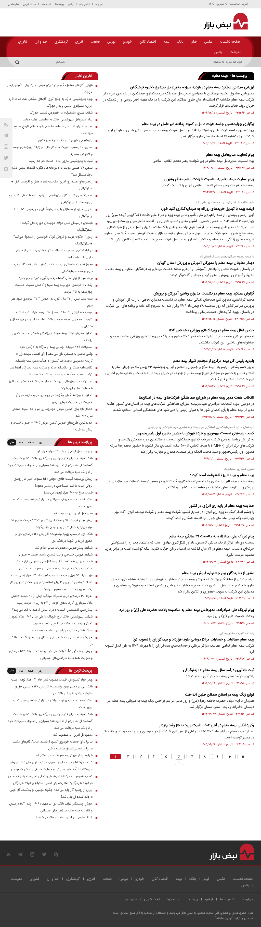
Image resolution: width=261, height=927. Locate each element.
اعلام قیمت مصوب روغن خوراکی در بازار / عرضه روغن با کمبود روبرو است (52, 503)
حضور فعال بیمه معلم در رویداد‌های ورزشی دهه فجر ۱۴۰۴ (211, 330)
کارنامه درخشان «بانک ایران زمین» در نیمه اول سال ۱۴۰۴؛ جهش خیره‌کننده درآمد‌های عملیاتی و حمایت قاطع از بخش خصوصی (51, 766)
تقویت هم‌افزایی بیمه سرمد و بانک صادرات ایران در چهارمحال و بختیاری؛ (51, 323)
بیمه (166, 42)
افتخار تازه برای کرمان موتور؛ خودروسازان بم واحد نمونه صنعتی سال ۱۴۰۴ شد (52, 412)
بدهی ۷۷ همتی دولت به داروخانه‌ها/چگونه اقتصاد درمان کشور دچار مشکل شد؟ (52, 171)
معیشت (235, 52)
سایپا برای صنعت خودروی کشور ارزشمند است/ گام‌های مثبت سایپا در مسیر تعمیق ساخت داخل (52, 745)
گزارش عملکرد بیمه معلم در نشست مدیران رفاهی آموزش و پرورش (203, 293)
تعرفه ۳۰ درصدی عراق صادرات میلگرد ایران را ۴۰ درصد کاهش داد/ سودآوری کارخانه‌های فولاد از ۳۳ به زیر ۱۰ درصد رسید (52, 599)
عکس (208, 42)
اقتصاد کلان (147, 42)
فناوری (23, 42)
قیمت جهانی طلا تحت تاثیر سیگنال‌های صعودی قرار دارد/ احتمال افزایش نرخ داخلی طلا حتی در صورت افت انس (55, 565)
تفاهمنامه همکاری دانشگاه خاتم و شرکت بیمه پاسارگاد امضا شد (51, 367)
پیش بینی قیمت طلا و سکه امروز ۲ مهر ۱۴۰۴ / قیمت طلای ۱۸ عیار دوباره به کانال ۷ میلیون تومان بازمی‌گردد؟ (52, 523)
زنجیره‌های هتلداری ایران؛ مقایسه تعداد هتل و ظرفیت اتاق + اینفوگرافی (52, 185)
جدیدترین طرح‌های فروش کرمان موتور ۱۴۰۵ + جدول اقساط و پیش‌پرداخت (52, 426)
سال (11, 442)
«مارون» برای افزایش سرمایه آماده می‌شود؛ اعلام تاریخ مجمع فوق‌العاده (53, 130)
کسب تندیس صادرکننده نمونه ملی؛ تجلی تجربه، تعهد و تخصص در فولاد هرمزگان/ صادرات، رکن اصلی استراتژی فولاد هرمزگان (50, 779)
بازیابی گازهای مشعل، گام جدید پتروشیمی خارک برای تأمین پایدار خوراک (50, 88)
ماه (21, 442)
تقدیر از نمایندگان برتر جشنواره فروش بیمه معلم (218, 573)
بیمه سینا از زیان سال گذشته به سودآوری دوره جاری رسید (56, 278)
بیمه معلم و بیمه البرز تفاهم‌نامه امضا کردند (221, 475)
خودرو (127, 42)
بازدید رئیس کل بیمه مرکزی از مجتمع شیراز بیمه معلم (213, 361)
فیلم (194, 42)
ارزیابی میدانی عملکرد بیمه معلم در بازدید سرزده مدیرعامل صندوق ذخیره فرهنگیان (192, 87)
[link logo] (223, 21)
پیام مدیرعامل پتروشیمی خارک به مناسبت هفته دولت (58, 119)
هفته (31, 442)
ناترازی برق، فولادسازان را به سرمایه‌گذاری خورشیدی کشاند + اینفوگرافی (53, 212)
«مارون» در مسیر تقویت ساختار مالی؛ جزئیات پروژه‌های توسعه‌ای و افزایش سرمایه (50, 150)
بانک (180, 42)
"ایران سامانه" (224, 918)
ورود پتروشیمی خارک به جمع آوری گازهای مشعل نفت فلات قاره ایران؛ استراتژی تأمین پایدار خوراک (51, 102)
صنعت (95, 42)
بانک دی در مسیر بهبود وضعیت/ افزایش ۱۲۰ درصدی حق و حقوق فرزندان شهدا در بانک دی (54, 537)
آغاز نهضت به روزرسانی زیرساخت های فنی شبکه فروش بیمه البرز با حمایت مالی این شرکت (51, 385)
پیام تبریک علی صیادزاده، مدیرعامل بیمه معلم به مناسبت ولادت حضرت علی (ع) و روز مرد (186, 610)
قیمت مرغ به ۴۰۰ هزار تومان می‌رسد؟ (68, 493)
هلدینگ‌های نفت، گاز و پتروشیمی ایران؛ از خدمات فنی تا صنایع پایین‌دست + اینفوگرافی (50, 199)
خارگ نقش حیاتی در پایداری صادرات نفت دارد (62, 630)
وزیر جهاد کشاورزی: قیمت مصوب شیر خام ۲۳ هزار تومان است (52, 575)
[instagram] (6, 146)
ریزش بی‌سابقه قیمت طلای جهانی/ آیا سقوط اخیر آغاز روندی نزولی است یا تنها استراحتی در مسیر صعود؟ (53, 482)
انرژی (79, 42)
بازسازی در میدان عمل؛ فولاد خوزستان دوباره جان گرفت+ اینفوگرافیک (56, 226)
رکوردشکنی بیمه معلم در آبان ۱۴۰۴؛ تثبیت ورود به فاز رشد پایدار (206, 725)
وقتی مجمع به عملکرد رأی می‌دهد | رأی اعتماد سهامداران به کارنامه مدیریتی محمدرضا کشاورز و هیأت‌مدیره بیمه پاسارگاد (54, 357)
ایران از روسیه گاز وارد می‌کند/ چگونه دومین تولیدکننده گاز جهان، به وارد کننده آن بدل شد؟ (51, 793)
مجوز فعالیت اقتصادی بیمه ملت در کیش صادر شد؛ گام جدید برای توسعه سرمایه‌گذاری (53, 268)
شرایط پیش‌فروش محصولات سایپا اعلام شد (64, 548)
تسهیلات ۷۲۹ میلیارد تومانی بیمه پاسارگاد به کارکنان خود (56, 347)
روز (40, 442)
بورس (111, 42)
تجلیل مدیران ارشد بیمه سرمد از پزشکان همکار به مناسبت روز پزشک (52, 336)
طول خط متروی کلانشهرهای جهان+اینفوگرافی (216, 62)
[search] (18, 62)
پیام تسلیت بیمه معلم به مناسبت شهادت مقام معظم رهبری (209, 179)
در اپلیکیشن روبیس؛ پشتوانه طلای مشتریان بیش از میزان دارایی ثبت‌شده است (54, 254)
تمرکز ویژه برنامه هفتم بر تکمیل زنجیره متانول (63, 623)
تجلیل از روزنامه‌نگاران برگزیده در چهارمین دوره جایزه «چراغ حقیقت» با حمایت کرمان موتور (54, 398)
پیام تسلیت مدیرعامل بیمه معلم (230, 155)
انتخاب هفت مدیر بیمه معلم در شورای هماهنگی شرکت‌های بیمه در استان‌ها (196, 397)
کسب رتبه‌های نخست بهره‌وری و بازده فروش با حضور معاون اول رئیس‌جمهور (195, 433)
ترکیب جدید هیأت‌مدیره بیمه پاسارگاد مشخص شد (60, 374)
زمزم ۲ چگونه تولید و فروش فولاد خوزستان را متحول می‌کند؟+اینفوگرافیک (53, 240)
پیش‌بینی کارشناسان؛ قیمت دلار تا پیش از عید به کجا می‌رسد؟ (52, 610)
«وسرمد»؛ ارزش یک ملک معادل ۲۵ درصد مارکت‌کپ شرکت (54, 312)
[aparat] (6, 169)
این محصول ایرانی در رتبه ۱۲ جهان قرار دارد (64, 451)
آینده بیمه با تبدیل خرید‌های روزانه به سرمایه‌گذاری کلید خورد (207, 209)
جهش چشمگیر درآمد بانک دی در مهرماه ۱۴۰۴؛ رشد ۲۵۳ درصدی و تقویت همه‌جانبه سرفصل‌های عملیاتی (51, 654)
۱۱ (243, 756)
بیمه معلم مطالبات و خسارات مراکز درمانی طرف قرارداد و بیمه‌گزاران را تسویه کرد (193, 639)
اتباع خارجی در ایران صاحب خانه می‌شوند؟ (64, 817)
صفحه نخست (230, 42)
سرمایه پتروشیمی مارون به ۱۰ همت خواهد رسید (61, 161)
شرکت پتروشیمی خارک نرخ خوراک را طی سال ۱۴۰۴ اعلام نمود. (52, 617)
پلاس (218, 52)
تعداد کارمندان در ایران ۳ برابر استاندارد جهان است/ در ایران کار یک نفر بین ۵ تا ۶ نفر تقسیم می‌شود (51, 585)
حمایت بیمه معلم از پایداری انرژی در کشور (221, 506)
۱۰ (230, 756)
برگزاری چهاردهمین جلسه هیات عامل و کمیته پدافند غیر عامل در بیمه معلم (198, 124)
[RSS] (6, 125)
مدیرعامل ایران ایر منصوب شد (73, 513)
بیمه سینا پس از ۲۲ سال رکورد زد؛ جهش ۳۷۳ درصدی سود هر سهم (52, 302)
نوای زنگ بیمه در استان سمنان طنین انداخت (219, 694)
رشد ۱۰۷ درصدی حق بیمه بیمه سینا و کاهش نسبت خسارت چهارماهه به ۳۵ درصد (54, 288)
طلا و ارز (41, 42)
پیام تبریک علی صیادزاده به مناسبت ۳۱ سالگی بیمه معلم (211, 536)
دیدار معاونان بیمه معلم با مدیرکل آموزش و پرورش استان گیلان (205, 263)
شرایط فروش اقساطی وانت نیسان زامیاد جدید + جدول (56, 555)
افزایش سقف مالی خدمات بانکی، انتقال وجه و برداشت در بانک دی (51, 641)
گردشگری (61, 42)
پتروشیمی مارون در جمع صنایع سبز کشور (65, 140)
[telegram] (6, 135)
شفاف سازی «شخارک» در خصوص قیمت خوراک (61, 113)
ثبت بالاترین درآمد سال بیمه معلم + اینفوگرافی (218, 670)
